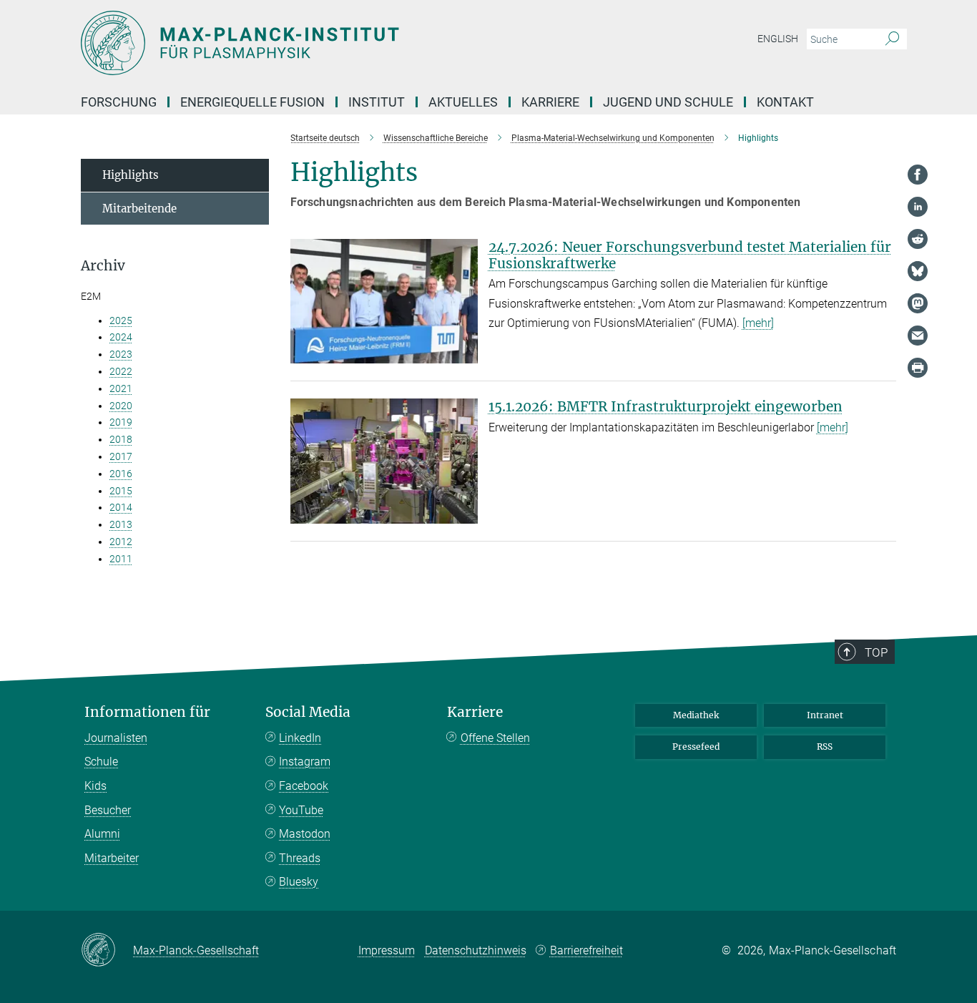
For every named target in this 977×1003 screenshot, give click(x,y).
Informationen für (147, 712)
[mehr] (758, 323)
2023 (120, 354)
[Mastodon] (917, 303)
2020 (120, 405)
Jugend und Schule (668, 102)
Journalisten (115, 738)
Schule (101, 761)
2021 (120, 388)
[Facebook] (917, 174)
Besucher (107, 810)
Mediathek (696, 715)
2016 (120, 473)
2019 (120, 422)
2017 (120, 456)
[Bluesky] (917, 271)
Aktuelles (463, 102)
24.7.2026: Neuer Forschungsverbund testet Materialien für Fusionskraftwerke (689, 255)
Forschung (119, 102)
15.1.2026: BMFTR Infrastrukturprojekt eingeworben (665, 406)
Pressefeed (696, 746)
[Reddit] (917, 239)
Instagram (304, 761)
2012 (120, 541)
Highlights (130, 175)
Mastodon (304, 834)
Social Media (307, 712)
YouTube (301, 810)
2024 (120, 337)
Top (876, 652)
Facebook (303, 786)
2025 (120, 320)
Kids (95, 786)
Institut (376, 102)
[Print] (917, 367)
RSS (825, 746)
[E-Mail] (917, 335)
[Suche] (892, 39)
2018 (120, 439)
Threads (299, 858)
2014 (120, 507)
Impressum (386, 950)
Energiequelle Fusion (252, 102)
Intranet (825, 715)
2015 (120, 490)
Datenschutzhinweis (475, 950)
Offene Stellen (495, 738)
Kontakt (785, 102)
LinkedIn (300, 738)
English (777, 38)
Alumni (102, 834)
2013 (120, 524)
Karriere (550, 102)
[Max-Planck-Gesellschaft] (107, 951)
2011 (120, 558)
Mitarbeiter (111, 858)
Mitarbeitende (139, 208)
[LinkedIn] (917, 206)
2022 (120, 371)
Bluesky (298, 882)
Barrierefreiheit (586, 950)
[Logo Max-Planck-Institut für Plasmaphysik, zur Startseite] (349, 43)
